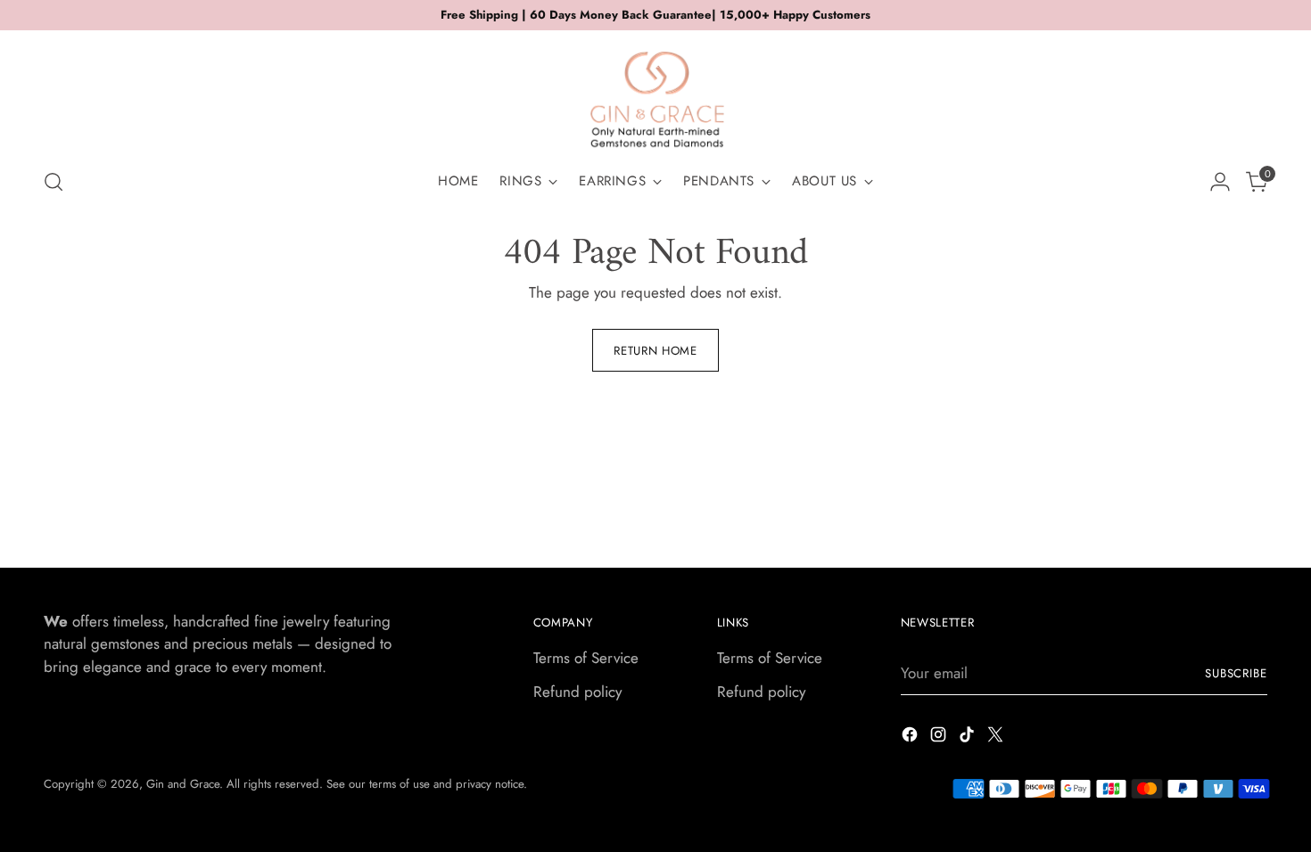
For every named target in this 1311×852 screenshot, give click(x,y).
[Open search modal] (53, 182)
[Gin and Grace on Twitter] (997, 737)
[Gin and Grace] (655, 93)
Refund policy (577, 691)
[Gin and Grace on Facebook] (911, 737)
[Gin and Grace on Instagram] (940, 737)
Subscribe (1236, 673)
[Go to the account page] (1220, 182)
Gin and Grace (182, 783)
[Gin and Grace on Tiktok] (968, 737)
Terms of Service (586, 657)
